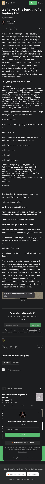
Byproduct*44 (7, 400)
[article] (22, 399)
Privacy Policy (22, 452)
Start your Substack (17, 474)
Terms (27, 469)
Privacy (21, 469)
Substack (12, 480)
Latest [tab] (9, 389)
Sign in (40, 3)
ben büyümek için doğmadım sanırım (14, 396)
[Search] (41, 389)
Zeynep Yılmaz (11, 21)
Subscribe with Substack (24, 443)
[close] (39, 412)
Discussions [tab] (18, 389)
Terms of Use (33, 447)
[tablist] (11, 362)
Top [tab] (4, 389)
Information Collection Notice (26, 450)
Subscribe (33, 3)
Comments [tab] (6, 362)
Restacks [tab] (15, 362)
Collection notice (37, 469)
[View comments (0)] (11, 29)
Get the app (33, 474)
